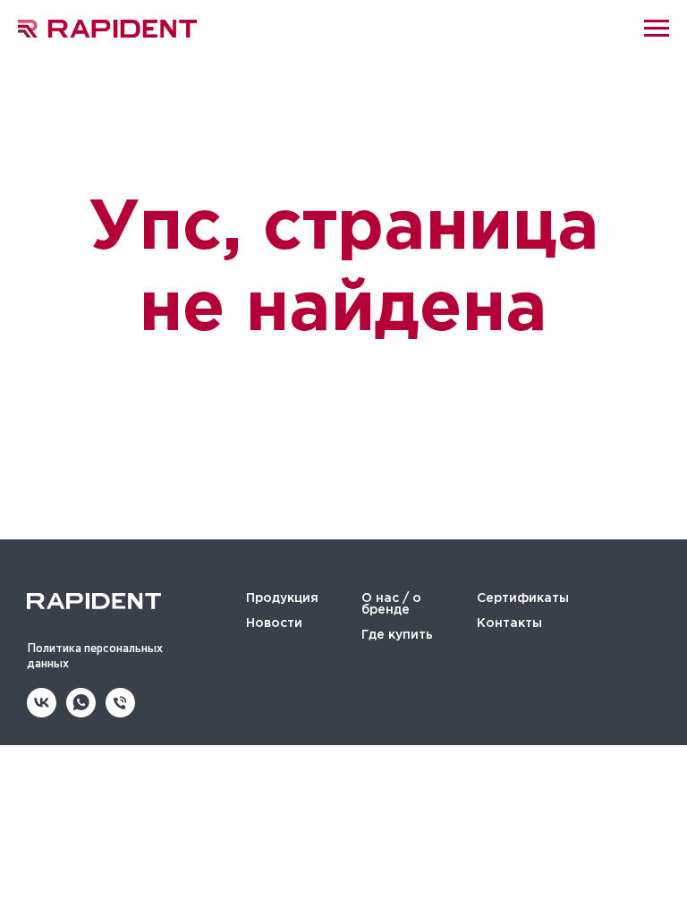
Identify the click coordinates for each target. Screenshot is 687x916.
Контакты (509, 623)
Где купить (397, 635)
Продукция (282, 598)
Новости (274, 623)
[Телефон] (120, 712)
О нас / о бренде (391, 604)
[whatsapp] (81, 712)
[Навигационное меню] (656, 29)
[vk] (41, 712)
